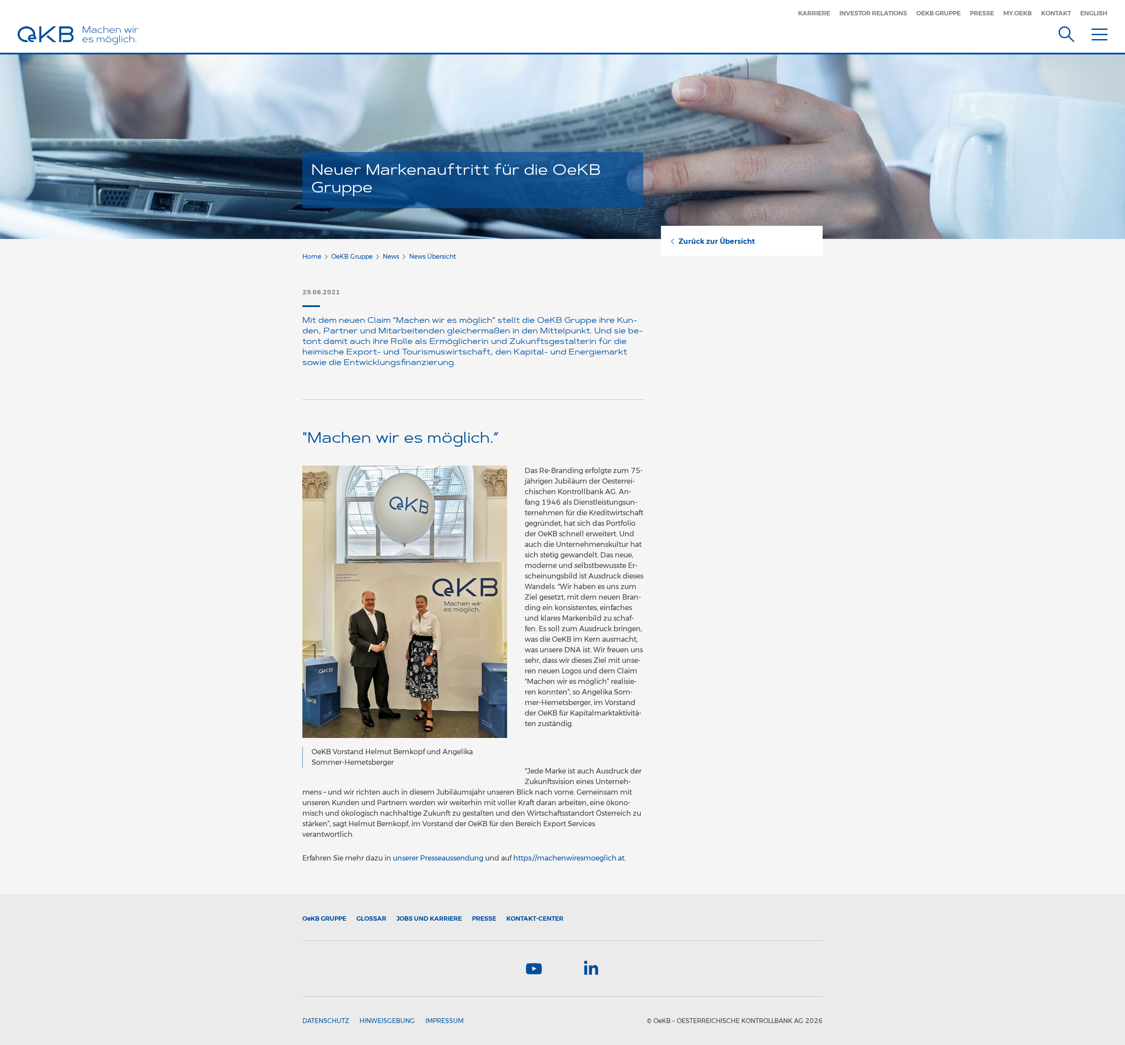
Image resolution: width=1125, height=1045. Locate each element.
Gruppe (324, 918)
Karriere (814, 13)
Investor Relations (873, 13)
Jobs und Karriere (429, 918)
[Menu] (1099, 32)
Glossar (371, 918)
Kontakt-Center (534, 918)
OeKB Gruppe (938, 13)
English (1093, 13)
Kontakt (1056, 13)
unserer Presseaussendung (439, 858)
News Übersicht (432, 256)
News (391, 256)
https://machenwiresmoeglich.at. (569, 858)
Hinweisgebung (387, 1021)
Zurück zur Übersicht (717, 241)
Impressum (444, 1021)
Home (311, 256)
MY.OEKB (1017, 13)
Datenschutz (325, 1021)
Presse (982, 13)
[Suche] (1066, 32)
